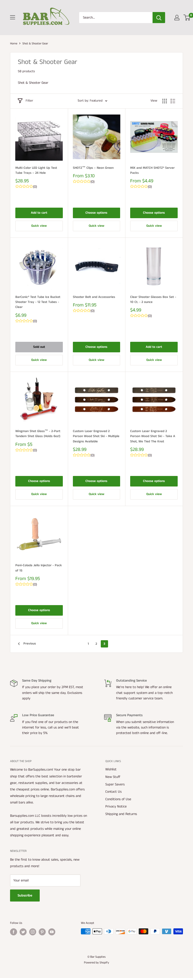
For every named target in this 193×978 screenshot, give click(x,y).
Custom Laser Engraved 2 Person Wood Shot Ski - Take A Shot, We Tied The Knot (152, 436)
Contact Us (113, 791)
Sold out (39, 347)
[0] (187, 18)
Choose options (96, 212)
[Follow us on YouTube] (51, 931)
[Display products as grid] (164, 101)
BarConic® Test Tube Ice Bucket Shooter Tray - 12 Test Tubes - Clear (37, 302)
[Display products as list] (173, 101)
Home (13, 43)
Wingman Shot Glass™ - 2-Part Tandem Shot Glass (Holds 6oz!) (37, 434)
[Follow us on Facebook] (13, 931)
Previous (29, 643)
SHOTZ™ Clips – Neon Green (93, 168)
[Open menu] (12, 17)
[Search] (159, 17)
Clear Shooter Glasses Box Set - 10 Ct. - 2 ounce (153, 299)
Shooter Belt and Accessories (94, 297)
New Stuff (112, 776)
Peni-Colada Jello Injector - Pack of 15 (38, 568)
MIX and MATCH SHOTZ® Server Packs (152, 170)
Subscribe (25, 895)
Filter (29, 100)
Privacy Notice (116, 806)
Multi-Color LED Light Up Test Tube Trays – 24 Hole (36, 170)
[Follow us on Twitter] (23, 931)
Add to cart (39, 212)
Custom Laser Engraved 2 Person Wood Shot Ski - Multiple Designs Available (96, 436)
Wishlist (111, 769)
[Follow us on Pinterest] (42, 931)
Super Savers (115, 784)
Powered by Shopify (96, 962)
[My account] (176, 17)
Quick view (39, 225)
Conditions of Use (118, 799)
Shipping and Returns (121, 814)
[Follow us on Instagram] (32, 931)
